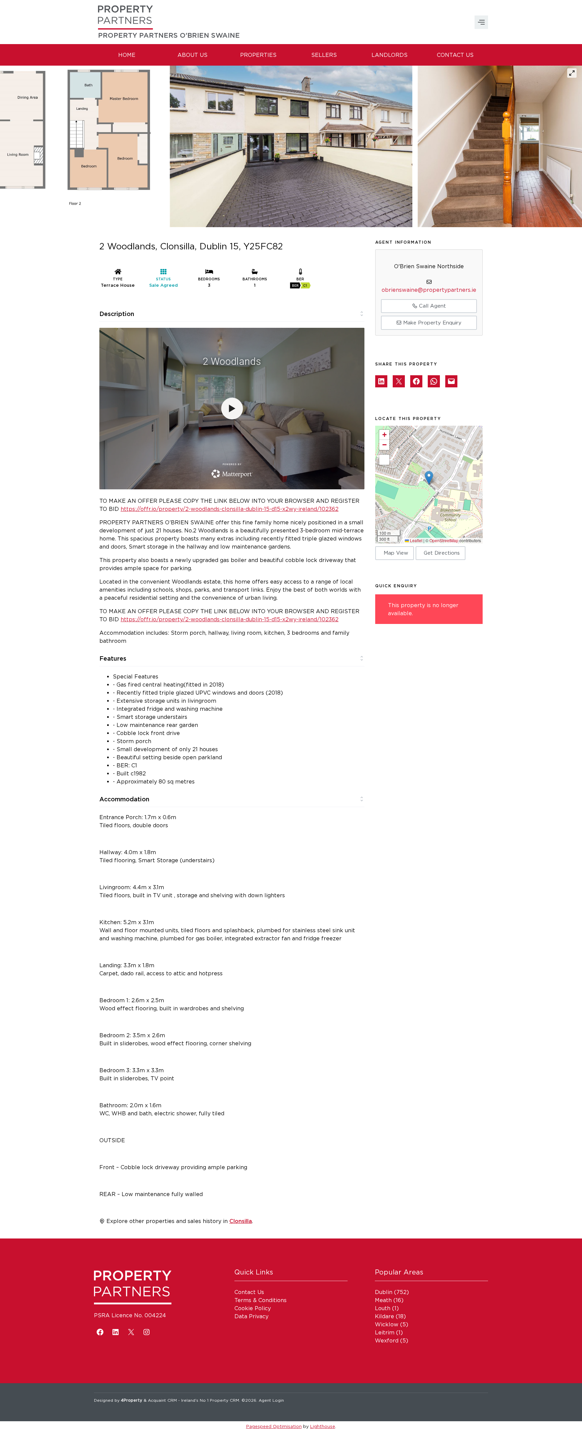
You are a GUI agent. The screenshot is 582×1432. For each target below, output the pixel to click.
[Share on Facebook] (416, 381)
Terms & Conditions (260, 1300)
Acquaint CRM (162, 1400)
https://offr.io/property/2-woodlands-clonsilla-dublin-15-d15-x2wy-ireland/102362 (229, 509)
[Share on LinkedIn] (381, 381)
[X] (131, 1332)
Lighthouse (322, 1426)
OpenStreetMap (443, 540)
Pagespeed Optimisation (274, 1426)
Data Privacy (251, 1316)
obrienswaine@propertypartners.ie (429, 290)
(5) (391, 1324)
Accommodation (124, 799)
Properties (258, 55)
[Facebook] (100, 1332)
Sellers (324, 55)
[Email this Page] (399, 381)
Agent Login (271, 1400)
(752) (392, 1292)
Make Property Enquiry (431, 322)
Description (116, 313)
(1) (387, 1308)
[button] (429, 478)
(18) (390, 1316)
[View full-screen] (572, 73)
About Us (192, 55)
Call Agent (431, 306)
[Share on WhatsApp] (434, 381)
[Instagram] (146, 1332)
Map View (396, 553)
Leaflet (415, 540)
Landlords (389, 55)
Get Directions (442, 553)
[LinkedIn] (115, 1332)
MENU (481, 22)
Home (126, 55)
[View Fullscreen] (384, 460)
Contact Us (455, 55)
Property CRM (224, 1400)
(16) (389, 1300)
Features (112, 658)
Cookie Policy (252, 1308)
